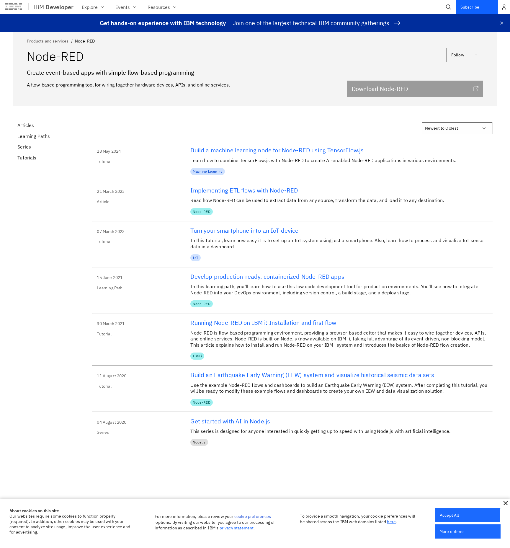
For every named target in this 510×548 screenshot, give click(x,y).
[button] (449, 7)
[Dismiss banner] (502, 23)
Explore (90, 7)
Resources (159, 7)
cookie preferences (252, 516)
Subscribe (469, 7)
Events (122, 7)
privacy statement (237, 528)
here (391, 521)
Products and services (47, 41)
